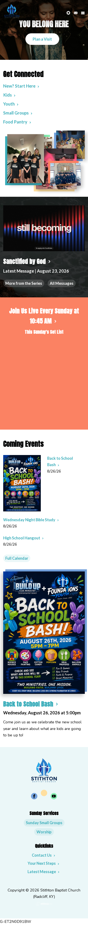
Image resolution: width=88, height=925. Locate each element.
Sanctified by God (24, 261)
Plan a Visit (42, 39)
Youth (9, 103)
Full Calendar (16, 558)
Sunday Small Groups (44, 822)
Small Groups (16, 112)
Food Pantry (15, 121)
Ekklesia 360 (44, 904)
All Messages (61, 283)
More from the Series (23, 283)
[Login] (68, 13)
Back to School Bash (28, 703)
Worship (44, 832)
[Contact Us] (76, 13)
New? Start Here (19, 85)
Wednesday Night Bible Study (29, 519)
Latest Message (42, 871)
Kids (7, 94)
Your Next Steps (42, 863)
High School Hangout (21, 538)
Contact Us (42, 855)
